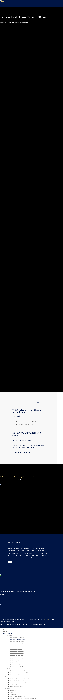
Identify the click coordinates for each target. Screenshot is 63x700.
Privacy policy (21, 619)
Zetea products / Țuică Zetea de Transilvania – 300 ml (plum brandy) (28, 403)
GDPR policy (29, 619)
